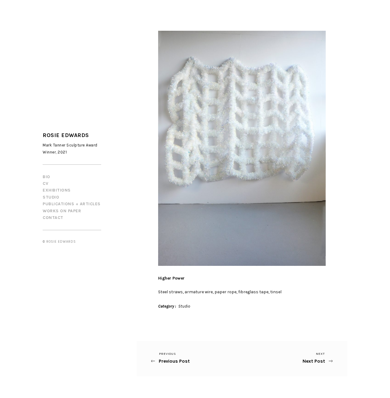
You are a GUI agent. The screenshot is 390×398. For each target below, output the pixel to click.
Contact (53, 217)
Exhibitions (57, 190)
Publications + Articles (72, 203)
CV (45, 183)
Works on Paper (62, 210)
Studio (51, 197)
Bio (46, 176)
